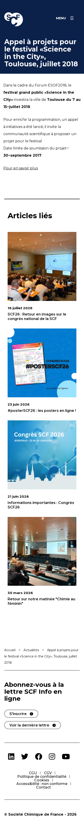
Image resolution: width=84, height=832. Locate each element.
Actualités (31, 650)
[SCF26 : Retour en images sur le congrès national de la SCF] (42, 266)
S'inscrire (18, 714)
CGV (48, 773)
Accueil (9, 650)
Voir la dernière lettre (29, 725)
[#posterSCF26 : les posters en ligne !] (42, 363)
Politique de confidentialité (41, 776)
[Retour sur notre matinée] (42, 551)
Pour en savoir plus (20, 168)
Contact (43, 787)
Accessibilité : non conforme (41, 784)
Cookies (41, 780)
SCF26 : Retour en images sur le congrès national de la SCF (37, 316)
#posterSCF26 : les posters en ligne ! (42, 410)
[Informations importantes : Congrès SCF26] (42, 454)
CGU (33, 773)
